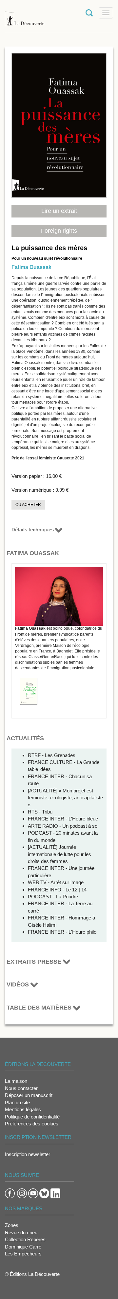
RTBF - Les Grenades (51, 755)
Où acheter (28, 504)
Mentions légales (23, 1109)
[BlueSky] (44, 1193)
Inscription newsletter (27, 1154)
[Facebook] (10, 1193)
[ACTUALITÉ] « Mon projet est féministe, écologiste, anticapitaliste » (65, 798)
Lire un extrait (59, 211)
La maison (16, 1081)
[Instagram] (22, 1193)
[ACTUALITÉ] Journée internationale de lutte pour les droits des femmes (59, 854)
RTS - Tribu (40, 812)
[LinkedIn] (55, 1193)
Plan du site (17, 1102)
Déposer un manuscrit (28, 1095)
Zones (11, 1225)
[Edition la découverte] (24, 15)
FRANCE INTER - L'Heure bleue (63, 818)
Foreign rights (59, 230)
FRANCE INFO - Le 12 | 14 (57, 889)
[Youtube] (33, 1193)
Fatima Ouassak (31, 267)
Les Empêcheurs (23, 1253)
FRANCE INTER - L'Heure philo (62, 932)
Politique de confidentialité (32, 1116)
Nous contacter (21, 1088)
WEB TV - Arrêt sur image (56, 882)
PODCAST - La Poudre (53, 896)
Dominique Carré (23, 1246)
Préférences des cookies (31, 1123)
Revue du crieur (22, 1232)
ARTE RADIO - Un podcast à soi (63, 826)
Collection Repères (25, 1239)
